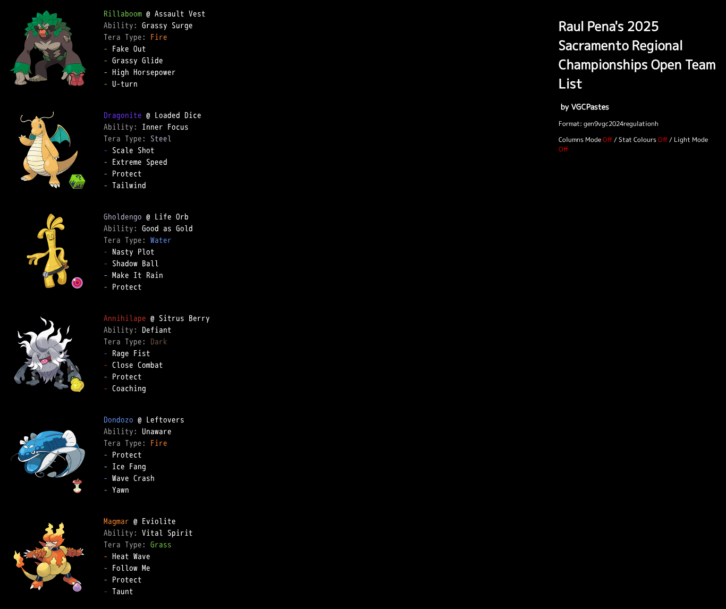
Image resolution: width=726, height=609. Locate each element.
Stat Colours (637, 139)
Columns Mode (580, 139)
